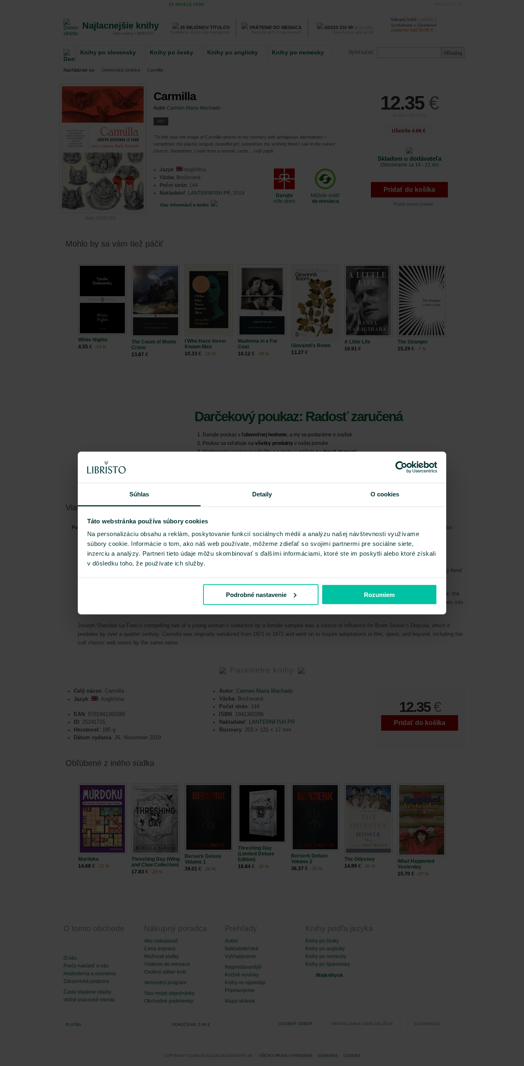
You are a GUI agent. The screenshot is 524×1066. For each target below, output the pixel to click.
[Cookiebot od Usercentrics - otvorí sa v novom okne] (401, 467)
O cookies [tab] (385, 494)
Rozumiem (379, 594)
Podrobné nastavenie (256, 594)
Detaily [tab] (262, 494)
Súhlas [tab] (139, 494)
